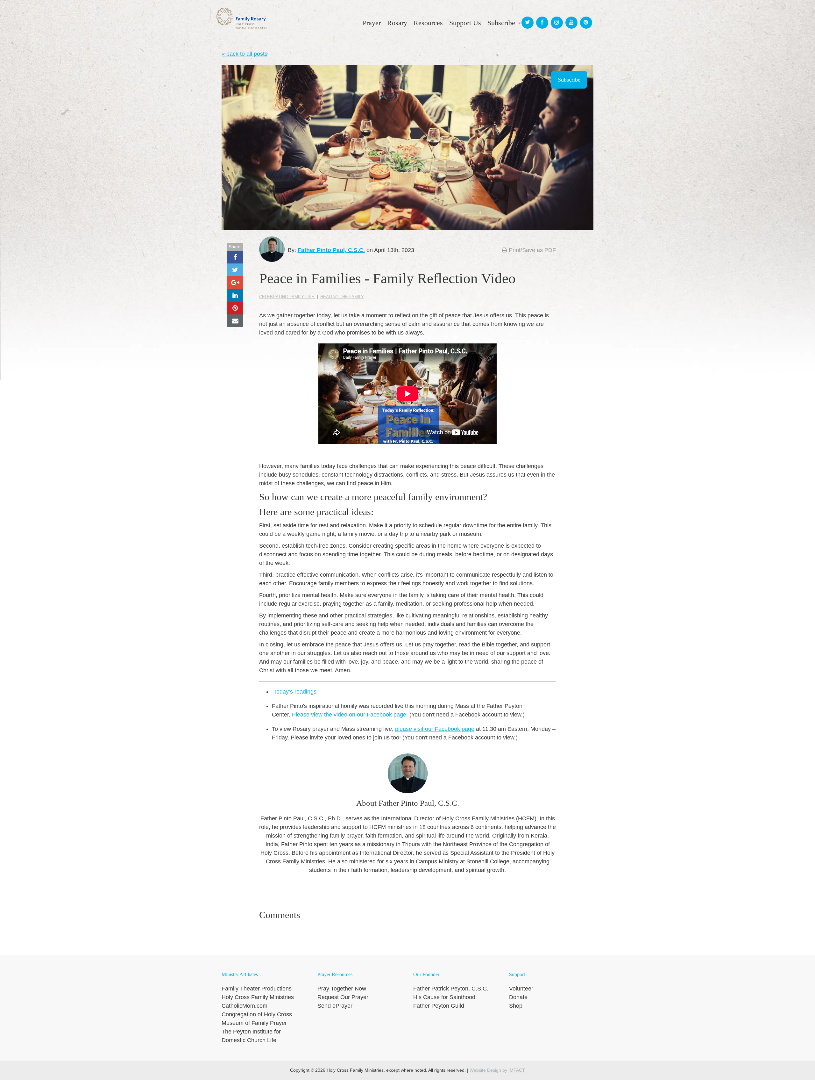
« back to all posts (244, 54)
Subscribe (569, 79)
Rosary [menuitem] (397, 23)
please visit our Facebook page (434, 729)
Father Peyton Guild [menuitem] (438, 1006)
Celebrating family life (287, 296)
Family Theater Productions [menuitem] (257, 988)
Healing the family (342, 296)
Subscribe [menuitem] (501, 23)
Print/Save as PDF (531, 250)
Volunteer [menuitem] (521, 988)
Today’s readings (294, 691)
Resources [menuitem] (428, 23)
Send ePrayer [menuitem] (334, 1006)
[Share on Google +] (235, 282)
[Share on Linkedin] (235, 295)
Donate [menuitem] (518, 997)
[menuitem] (526, 17)
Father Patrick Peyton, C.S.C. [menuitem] (450, 988)
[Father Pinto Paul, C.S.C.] (272, 249)
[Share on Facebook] (235, 257)
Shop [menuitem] (515, 1006)
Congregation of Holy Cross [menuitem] (257, 1014)
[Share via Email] (235, 320)
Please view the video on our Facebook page (349, 714)
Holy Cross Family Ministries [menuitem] (258, 997)
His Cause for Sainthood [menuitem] (444, 997)
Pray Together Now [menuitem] (341, 988)
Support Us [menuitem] (465, 23)
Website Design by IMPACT (497, 1070)
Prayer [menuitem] (372, 23)
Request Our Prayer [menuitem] (342, 997)
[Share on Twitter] (235, 269)
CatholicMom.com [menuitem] (244, 1006)
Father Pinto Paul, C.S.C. (331, 250)
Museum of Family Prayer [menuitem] (254, 1023)
